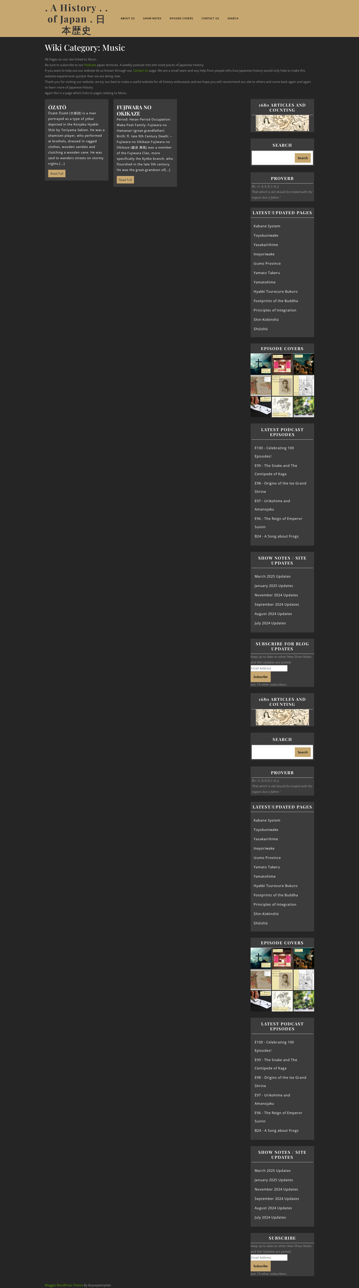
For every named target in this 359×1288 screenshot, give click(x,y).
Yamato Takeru (267, 273)
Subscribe (260, 677)
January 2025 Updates (274, 585)
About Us (128, 18)
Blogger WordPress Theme (64, 1285)
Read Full (55, 173)
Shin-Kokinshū (266, 319)
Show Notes (152, 18)
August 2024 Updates (273, 613)
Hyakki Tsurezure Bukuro (276, 291)
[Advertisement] (145, 222)
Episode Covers (181, 18)
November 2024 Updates (276, 595)
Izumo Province (267, 263)
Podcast (90, 65)
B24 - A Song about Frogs (277, 536)
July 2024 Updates (270, 623)
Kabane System (267, 226)
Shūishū (261, 329)
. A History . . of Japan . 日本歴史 (76, 18)
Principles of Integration (275, 310)
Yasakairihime (266, 244)
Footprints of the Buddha (276, 301)
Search (233, 18)
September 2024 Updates (277, 604)
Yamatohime (265, 282)
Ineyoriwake (264, 254)
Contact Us (210, 18)
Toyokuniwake (266, 235)
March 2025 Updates (273, 576)
